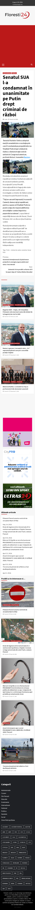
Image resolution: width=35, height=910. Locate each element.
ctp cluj (5, 847)
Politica (14, 73)
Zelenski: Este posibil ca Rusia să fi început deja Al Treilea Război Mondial (19, 269)
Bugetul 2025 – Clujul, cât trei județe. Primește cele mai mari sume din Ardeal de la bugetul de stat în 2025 (17, 312)
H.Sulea (27, 857)
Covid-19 (22, 842)
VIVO (9, 888)
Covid (15, 842)
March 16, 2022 (14, 119)
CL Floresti (6, 837)
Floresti (5, 857)
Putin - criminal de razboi (13, 250)
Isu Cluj (23, 868)
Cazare (3, 793)
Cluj (13, 837)
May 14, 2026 (13, 614)
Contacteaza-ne (17, 4)
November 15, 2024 (15, 391)
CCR (21, 832)
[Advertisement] (17, 43)
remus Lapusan (26, 878)
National (5, 305)
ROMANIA (5, 883)
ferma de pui (22, 852)
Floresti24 (6, 316)
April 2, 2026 (13, 770)
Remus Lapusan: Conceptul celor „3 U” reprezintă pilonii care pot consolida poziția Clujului (16, 350)
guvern (20, 857)
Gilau (12, 857)
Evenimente (6, 381)
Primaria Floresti (8, 878)
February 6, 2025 (14, 316)
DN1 (12, 847)
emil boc (5, 852)
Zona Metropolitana (20, 305)
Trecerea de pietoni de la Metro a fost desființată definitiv (16, 568)
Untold (28, 883)
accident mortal (16, 826)
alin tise (27, 826)
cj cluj (28, 832)
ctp (29, 842)
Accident (5, 826)
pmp (15, 873)
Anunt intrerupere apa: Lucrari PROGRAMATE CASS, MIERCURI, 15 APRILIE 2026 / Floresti (17, 558)
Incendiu (24, 863)
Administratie (7, 605)
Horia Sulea (6, 863)
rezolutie (24, 250)
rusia (12, 883)
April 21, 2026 (14, 696)
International (6, 73)
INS (3, 868)
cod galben (6, 842)
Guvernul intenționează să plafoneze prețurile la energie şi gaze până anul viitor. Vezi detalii (16, 260)
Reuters (27, 157)
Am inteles (17, 907)
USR (4, 888)
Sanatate (19, 381)
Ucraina (20, 883)
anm (4, 832)
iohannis (10, 868)
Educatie (4, 799)
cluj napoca (22, 837)
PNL (21, 873)
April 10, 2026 (14, 734)
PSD (17, 878)
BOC (16, 832)
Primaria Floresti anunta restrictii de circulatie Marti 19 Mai (15, 519)
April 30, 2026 (14, 654)
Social (3, 817)
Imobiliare (16, 863)
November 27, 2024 (15, 355)
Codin (5, 119)
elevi (23, 847)
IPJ (16, 868)
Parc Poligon (7, 873)
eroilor (13, 852)
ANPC (9, 832)
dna (17, 847)
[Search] (31, 64)
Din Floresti (15, 605)
